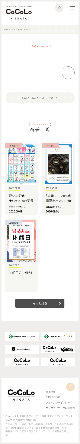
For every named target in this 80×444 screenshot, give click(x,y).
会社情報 (50, 391)
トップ (7, 29)
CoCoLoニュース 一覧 (37, 98)
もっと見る (40, 303)
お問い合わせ (53, 397)
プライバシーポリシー (58, 402)
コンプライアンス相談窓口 (60, 408)
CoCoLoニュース (22, 29)
